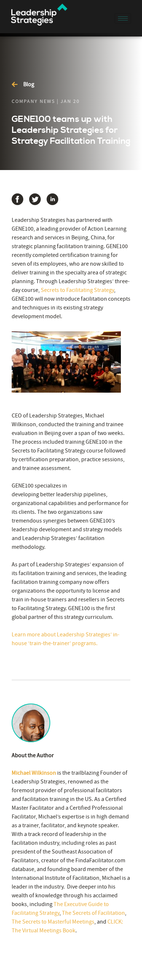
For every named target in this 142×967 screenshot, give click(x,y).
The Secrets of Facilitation (93, 913)
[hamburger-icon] (123, 18)
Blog (28, 84)
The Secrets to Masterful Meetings (53, 921)
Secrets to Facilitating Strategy (77, 290)
